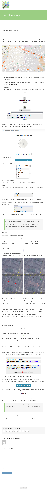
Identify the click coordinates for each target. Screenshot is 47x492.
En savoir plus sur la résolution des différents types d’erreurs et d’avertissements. (18, 341)
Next (43, 24)
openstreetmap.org (28, 80)
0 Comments (20, 421)
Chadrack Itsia (37, 484)
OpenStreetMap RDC (18, 484)
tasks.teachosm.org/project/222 (27, 126)
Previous (39, 24)
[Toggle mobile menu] (44, 3)
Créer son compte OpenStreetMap (11, 80)
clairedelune (5, 421)
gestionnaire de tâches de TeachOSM (10, 43)
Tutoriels (15, 421)
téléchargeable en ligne (15, 84)
